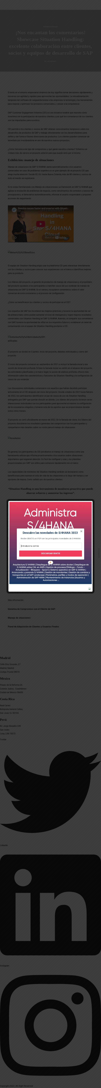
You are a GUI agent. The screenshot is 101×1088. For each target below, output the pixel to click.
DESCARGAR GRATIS (50, 553)
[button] (50, 533)
